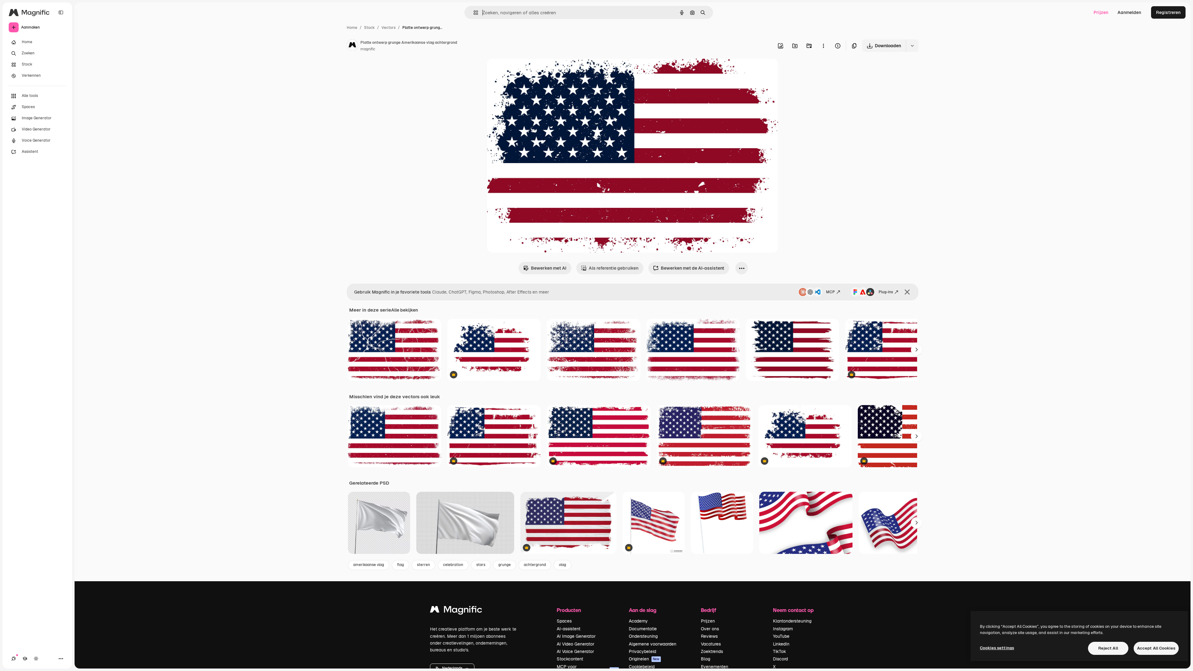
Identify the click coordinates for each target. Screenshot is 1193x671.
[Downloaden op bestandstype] (912, 45)
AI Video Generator (575, 644)
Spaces (564, 621)
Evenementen (714, 666)
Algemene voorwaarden (652, 644)
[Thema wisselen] (36, 659)
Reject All (1108, 648)
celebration (453, 564)
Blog (705, 659)
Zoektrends (712, 651)
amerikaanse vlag (368, 564)
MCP (830, 292)
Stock (369, 27)
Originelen (644, 659)
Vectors (388, 27)
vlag (562, 564)
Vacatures (711, 644)
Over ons (710, 629)
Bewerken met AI (548, 268)
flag (400, 564)
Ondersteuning (643, 636)
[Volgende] (916, 350)
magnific (367, 49)
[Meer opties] (823, 45)
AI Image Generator (576, 636)
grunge (504, 564)
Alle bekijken (404, 310)
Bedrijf (708, 610)
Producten (569, 610)
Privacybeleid (642, 651)
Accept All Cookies (1156, 648)
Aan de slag (642, 610)
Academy (638, 621)
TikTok (779, 651)
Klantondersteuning (792, 621)
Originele (528, 71)
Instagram (783, 629)
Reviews (709, 636)
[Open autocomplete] (473, 12)
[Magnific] (456, 611)
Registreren (1168, 12)
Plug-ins (886, 292)
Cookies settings (997, 647)
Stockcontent (570, 659)
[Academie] (25, 659)
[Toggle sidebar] (61, 12)
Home (352, 27)
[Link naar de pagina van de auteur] (352, 45)
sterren (423, 564)
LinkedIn (781, 644)
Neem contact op (793, 610)
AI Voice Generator (575, 651)
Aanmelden (1129, 12)
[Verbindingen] (14, 659)
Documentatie (643, 629)
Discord (780, 659)
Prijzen (1101, 12)
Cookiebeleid (642, 666)
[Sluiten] (907, 292)
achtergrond (535, 564)
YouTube (781, 636)
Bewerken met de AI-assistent (692, 268)
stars (480, 564)
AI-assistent (568, 629)
